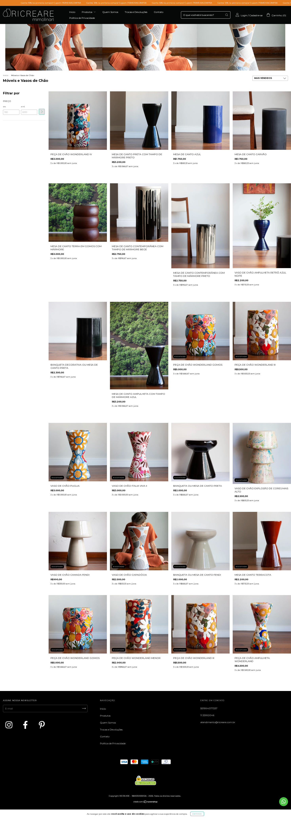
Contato (158, 12)
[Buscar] (226, 14)
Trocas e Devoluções (136, 12)
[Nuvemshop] (145, 802)
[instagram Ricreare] (9, 725)
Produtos (87, 12)
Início (5, 75)
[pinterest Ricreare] (42, 725)
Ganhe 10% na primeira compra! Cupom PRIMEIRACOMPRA (58, 3)
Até (23, 107)
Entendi (197, 814)
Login (244, 15)
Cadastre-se (255, 15)
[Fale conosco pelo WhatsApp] (283, 801)
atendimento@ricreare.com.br (217, 722)
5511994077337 (208, 708)
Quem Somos (110, 12)
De (4, 107)
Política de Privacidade (82, 17)
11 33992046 (207, 715)
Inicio (72, 12)
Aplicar (42, 112)
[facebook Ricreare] (26, 725)
